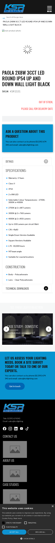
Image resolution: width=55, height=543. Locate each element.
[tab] (26, 162)
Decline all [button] (40, 532)
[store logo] (14, 8)
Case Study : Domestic (22, 326)
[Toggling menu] (49, 9)
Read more (18, 518)
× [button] (52, 506)
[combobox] (27, 17)
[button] (27, 538)
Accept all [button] (14, 532)
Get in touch (15, 386)
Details (9, 161)
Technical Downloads (17, 288)
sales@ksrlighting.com (28, 145)
